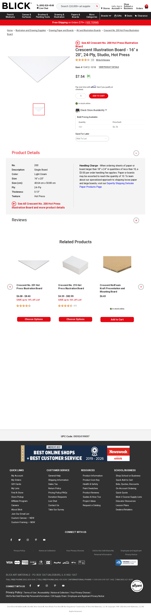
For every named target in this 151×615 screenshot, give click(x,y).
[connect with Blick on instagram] (28, 541)
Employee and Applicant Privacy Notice (131, 553)
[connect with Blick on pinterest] (36, 541)
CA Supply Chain (59, 596)
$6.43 (103, 296)
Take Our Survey (56, 509)
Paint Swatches (90, 488)
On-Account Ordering (126, 488)
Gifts (119, 16)
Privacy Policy (19, 551)
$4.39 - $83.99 (65, 296)
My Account (17, 475)
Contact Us (53, 505)
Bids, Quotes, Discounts (127, 484)
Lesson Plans (122, 505)
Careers (15, 505)
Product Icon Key (91, 480)
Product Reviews (91, 492)
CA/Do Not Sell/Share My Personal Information (103, 553)
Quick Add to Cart (124, 480)
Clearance (142, 16)
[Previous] (10, 287)
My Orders (16, 480)
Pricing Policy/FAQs (57, 492)
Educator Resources (126, 501)
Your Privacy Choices (75, 551)
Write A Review (103, 60)
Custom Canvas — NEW (22, 518)
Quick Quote (122, 492)
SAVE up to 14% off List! (28, 300)
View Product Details (109, 67)
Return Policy (54, 488)
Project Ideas (89, 501)
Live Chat (52, 501)
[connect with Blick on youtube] (44, 541)
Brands (104, 16)
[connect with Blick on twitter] (19, 541)
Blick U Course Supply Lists (129, 497)
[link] (42, 8)
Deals (129, 16)
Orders (139, 8)
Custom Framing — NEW (23, 522)
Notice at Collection (47, 551)
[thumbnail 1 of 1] (39, 109)
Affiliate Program (19, 501)
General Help (54, 475)
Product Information (93, 475)
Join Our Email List (20, 514)
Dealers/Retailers (124, 509)
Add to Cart (117, 319)
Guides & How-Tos (92, 497)
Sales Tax (53, 484)
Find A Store (17, 492)
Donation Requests (57, 497)
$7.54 (80, 76)
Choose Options (34, 319)
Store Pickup (17, 497)
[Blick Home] (17, 6)
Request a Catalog (92, 505)
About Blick (16, 509)
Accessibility (43, 592)
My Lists (15, 488)
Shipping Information (58, 480)
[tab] (75, 152)
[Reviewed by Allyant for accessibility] (137, 586)
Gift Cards (16, 484)
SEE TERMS (92, 22)
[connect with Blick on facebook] (11, 541)
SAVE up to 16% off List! (70, 300)
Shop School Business (128, 6)
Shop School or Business (128, 475)
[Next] (141, 287)
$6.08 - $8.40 (23, 296)
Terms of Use (30, 592)
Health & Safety (90, 484)
